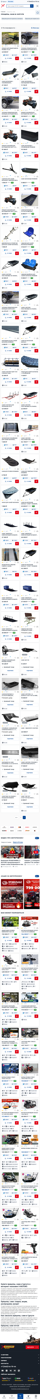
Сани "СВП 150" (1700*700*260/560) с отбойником (27, 797)
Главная (4, 1398)
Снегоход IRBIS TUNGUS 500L (28, 1222)
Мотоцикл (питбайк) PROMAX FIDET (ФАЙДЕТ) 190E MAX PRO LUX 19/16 (10, 1042)
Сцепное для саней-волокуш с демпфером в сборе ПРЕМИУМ (9, 179)
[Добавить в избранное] (15, 46)
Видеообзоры (18, 842)
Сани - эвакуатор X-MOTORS (29, 728)
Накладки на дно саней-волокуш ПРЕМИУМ (9, 341)
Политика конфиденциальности (20, 1389)
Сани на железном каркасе (27, 341)
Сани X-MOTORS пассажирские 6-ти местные (27, 438)
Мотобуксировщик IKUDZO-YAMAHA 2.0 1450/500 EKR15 (8, 1222)
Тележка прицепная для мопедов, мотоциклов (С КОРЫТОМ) (29, 49)
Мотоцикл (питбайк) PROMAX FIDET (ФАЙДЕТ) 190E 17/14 (10, 1006)
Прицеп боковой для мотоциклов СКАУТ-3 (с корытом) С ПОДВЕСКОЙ (9, 146)
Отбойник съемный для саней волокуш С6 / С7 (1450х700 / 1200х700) (9, 728)
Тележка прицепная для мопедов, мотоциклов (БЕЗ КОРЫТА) (10, 113)
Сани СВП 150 (25, 660)
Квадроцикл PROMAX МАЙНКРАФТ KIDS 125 (8, 931)
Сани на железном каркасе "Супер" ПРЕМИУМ (29, 565)
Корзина (28, 1398)
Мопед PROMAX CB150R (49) (29, 1148)
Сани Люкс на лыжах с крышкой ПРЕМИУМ (9, 797)
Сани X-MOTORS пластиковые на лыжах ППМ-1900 (9, 275)
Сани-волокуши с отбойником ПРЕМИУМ (28, 146)
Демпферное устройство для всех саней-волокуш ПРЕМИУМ (10, 243)
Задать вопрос (30, 1347)
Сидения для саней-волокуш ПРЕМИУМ (27, 243)
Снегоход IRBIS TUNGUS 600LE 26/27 (9, 968)
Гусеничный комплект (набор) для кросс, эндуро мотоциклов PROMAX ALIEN (29, 1006)
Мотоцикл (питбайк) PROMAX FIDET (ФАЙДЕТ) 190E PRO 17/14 (10, 1258)
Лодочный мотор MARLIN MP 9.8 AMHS (29, 1258)
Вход (36, 1398)
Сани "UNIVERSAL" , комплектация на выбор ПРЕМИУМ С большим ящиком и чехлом (29, 598)
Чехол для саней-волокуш (10, 502)
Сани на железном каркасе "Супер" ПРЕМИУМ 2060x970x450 (29, 503)
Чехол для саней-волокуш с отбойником (29, 372)
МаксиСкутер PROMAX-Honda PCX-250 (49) (8, 1186)
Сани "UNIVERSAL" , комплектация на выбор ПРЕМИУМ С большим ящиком (9, 629)
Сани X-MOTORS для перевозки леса (8, 405)
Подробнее (10, 670)
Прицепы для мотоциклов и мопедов (12, 18)
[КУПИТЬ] (17, 58)
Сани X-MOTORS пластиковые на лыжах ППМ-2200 (28, 308)
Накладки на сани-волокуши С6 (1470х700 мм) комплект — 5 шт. (10, 763)
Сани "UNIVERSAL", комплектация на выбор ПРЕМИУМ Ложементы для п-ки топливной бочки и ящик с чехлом (10, 598)
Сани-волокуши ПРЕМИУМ (29, 179)
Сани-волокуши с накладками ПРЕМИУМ (28, 82)
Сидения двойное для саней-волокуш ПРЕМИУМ (29, 275)
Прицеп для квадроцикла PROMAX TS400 (10, 49)
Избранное (12, 1398)
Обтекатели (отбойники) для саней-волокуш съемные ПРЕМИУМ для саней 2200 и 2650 (9, 438)
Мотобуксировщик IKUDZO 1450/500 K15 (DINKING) (29, 931)
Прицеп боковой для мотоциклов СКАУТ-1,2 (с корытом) (28, 113)
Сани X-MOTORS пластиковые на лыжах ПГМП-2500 (28, 405)
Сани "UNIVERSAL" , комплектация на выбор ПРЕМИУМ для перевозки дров (29, 534)
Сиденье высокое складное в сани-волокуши (26, 629)
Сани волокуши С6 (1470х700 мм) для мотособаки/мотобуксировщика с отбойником (9, 694)
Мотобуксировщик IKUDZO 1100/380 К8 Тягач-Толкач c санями (29, 968)
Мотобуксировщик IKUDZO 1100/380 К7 (29, 1113)
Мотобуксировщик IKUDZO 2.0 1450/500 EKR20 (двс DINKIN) (29, 1186)
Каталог (20, 1398)
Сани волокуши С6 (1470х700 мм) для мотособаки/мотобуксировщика (27, 210)
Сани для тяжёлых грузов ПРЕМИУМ (29, 472)
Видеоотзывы (6, 842)
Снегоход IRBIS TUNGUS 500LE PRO (28, 1042)
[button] (6, 55)
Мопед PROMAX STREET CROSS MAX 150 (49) (28, 1077)
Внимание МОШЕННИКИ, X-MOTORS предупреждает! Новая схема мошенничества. (12, 862)
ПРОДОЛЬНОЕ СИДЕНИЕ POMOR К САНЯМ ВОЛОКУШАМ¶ (8, 565)
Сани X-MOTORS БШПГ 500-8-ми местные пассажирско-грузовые (10, 372)
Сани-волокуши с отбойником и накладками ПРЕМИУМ (9, 82)
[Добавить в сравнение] (18, 46)
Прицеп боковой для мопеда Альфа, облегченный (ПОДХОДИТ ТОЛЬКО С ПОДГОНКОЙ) (10, 660)
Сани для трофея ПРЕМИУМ (10, 471)
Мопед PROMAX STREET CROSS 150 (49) (8, 1077)
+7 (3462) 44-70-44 (33, 1)
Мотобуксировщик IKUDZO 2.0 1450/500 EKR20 (10, 1113)
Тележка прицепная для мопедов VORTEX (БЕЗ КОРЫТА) (9, 308)
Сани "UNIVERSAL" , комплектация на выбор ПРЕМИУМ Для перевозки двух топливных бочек (9, 534)
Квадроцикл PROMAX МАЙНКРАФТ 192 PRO (8, 1149)
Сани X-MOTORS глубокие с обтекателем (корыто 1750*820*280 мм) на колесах (29, 763)
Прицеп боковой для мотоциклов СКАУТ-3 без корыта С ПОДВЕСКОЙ (9, 210)
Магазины (10, 1)
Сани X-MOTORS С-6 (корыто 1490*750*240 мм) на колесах (29, 694)
